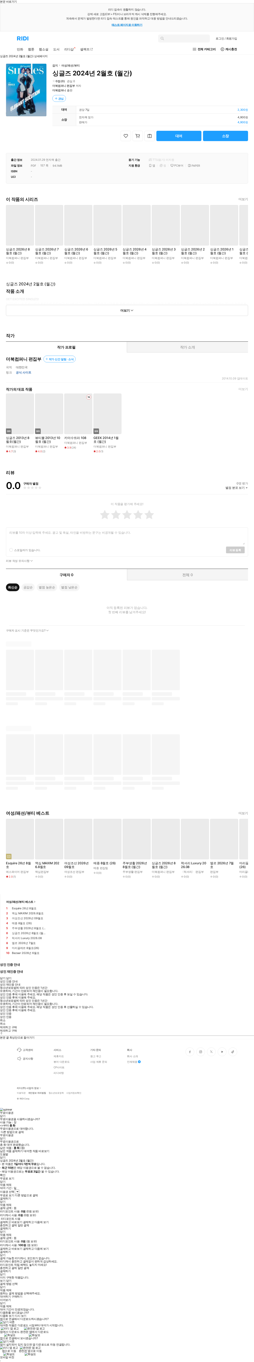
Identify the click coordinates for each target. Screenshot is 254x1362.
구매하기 (17, 1296)
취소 (2, 1020)
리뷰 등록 (235, 550)
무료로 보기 (7, 1195)
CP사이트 (59, 1067)
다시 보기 (20, 1315)
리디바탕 (59, 1072)
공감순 (28, 587)
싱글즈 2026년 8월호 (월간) (18, 251)
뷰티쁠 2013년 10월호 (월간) (47, 440)
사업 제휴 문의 (98, 1061)
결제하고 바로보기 (11, 1222)
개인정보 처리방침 (37, 1093)
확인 (2, 1175)
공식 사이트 (23, 372)
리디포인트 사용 (10, 1218)
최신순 (12, 587)
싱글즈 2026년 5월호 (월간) (105, 251)
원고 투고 (95, 1056)
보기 (2, 1280)
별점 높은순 (47, 587)
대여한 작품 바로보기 (36, 1151)
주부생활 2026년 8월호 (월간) (135, 865)
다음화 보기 (7, 1315)
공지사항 (28, 1058)
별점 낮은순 (69, 587)
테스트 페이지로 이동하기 (127, 24)
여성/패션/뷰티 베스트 (19, 901)
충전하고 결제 (8, 1225)
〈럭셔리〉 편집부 (192, 871)
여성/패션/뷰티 (70, 65)
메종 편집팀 (100, 868)
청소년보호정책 (56, 1093)
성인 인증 (6, 1013)
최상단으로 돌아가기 (22, 1037)
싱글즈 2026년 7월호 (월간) (47, 251)
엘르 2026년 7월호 (222, 865)
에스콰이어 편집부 (17, 871)
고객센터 (28, 1049)
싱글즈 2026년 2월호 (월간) (193, 251)
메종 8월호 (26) (104, 863)
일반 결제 (23, 1225)
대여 (179, 136)
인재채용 (132, 1061)
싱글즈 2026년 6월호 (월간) (76, 251)
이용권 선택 (7, 1191)
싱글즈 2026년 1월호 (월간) (222, 251)
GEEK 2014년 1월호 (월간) (106, 440)
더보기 (243, 199)
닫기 (9, 1280)
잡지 (55, 65)
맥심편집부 (42, 871)
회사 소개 (132, 1056)
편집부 (214, 871)
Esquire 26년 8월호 (18, 865)
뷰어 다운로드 (62, 1061)
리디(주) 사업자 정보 (28, 1088)
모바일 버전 (7, 1357)
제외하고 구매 (8, 1027)
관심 (61, 98)
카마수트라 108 (75, 438)
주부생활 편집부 (133, 871)
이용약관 (21, 1093)
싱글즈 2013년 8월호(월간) (17, 440)
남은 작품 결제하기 (11, 1151)
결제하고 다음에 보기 (36, 1222)
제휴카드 (59, 1056)
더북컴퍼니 (59, 90)
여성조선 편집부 (74, 871)
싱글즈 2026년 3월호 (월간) (164, 251)
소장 (225, 136)
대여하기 (5, 1296)
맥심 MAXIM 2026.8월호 (47, 865)
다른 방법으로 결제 (12, 1132)
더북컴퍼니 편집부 (63, 85)
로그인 (226, 38)
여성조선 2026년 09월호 (76, 865)
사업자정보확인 (73, 1093)
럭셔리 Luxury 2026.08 (193, 865)
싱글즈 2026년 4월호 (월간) (134, 251)
